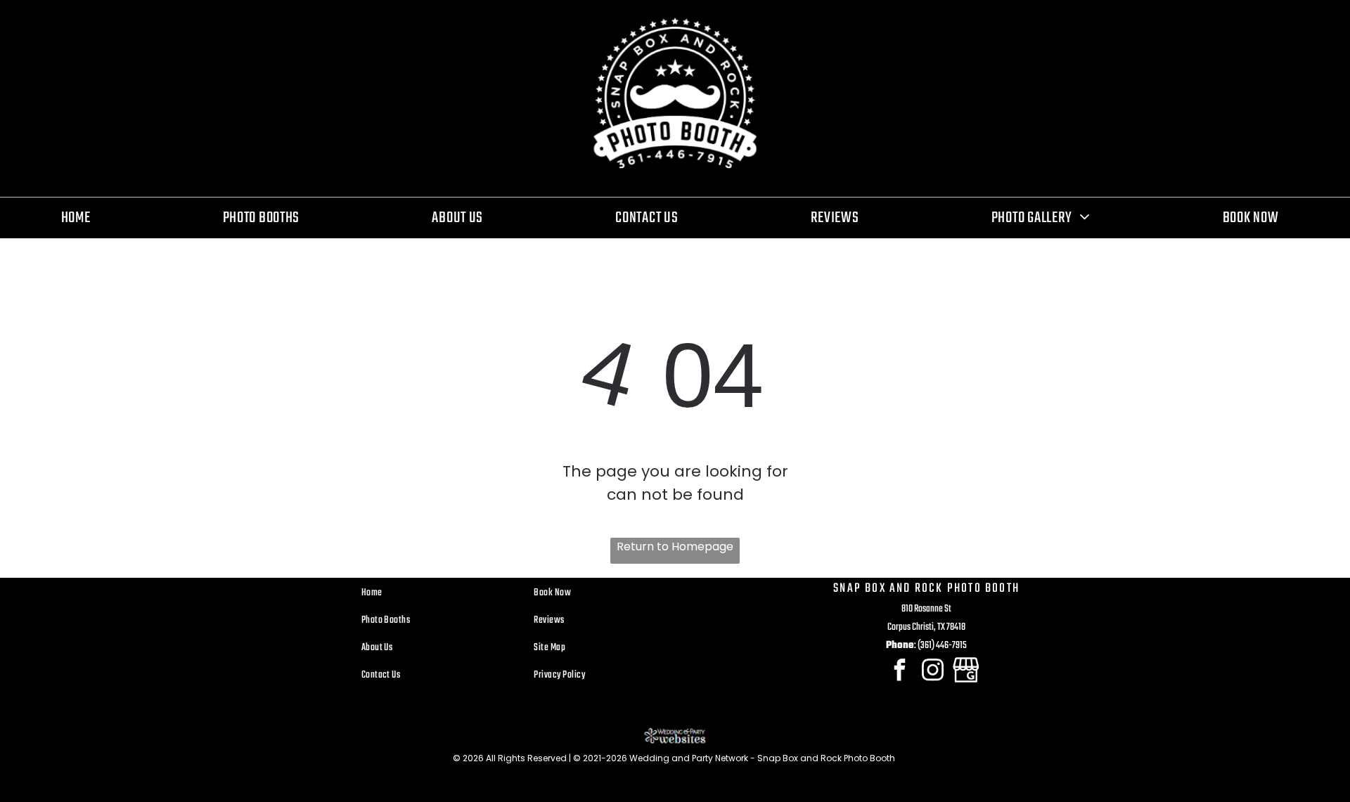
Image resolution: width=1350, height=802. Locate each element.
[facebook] (899, 672)
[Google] (965, 672)
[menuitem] (81, 218)
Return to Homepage (675, 546)
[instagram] (932, 672)
